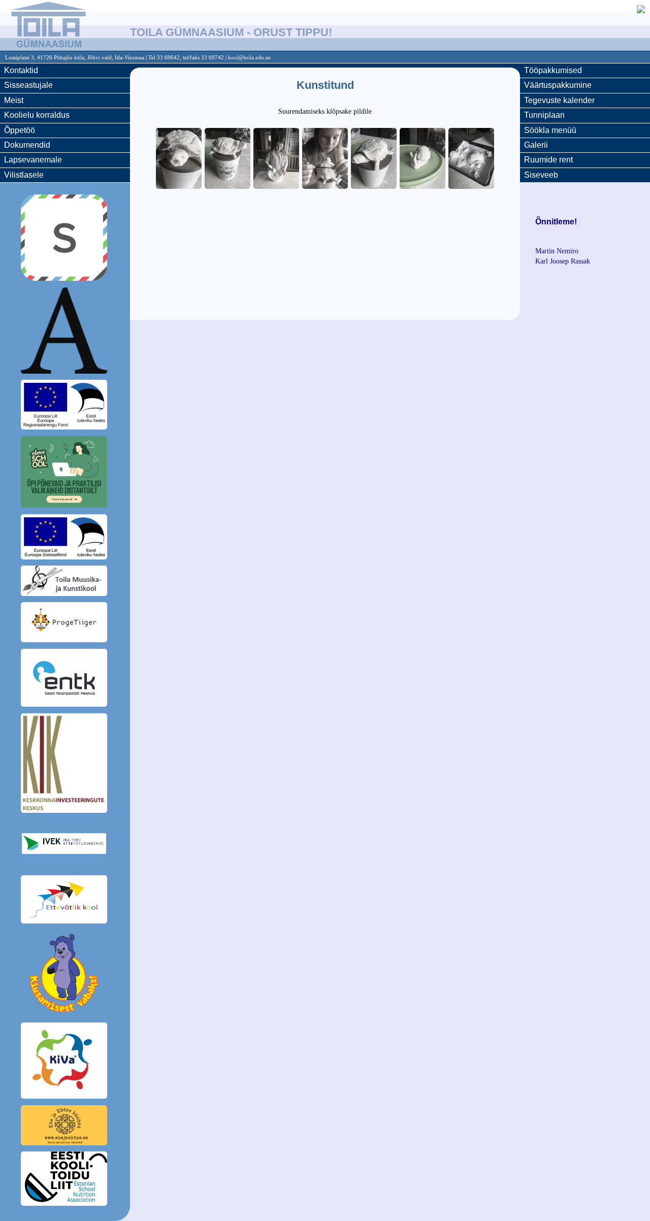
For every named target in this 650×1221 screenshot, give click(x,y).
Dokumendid (27, 145)
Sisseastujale (28, 85)
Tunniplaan (544, 115)
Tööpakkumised (553, 70)
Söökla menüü (550, 130)
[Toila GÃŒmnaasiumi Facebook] (641, 10)
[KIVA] (65, 1062)
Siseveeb (541, 175)
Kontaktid (21, 70)
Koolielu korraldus (37, 115)
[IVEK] (65, 845)
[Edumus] (65, 474)
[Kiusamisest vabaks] (65, 975)
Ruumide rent (548, 159)
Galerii (536, 145)
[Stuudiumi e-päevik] (65, 239)
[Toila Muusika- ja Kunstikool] (65, 582)
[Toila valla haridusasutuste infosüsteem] (65, 332)
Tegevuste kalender (559, 100)
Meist (13, 100)
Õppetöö (19, 130)
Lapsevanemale (33, 159)
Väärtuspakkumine (558, 85)
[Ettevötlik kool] (65, 901)
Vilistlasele (24, 175)
